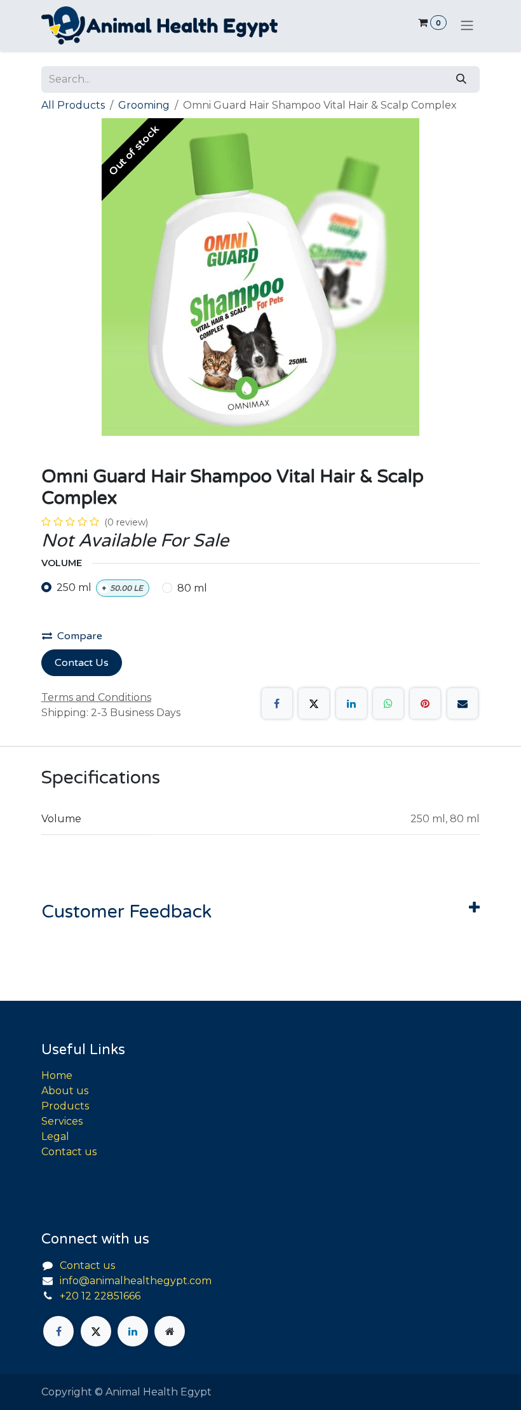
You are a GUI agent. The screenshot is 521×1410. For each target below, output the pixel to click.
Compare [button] (79, 636)
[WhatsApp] (388, 703)
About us (64, 1091)
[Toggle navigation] (467, 26)
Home (56, 1075)
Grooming (144, 105)
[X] (314, 703)
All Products (73, 105)
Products (65, 1106)
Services (62, 1121)
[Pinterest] (425, 703)
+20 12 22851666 (100, 1296)
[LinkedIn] (351, 703)
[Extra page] (169, 1331)
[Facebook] (277, 703)
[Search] (461, 79)
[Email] (462, 703)
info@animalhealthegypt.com (136, 1281)
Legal (55, 1136)
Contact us (69, 1152)
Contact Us (82, 662)
